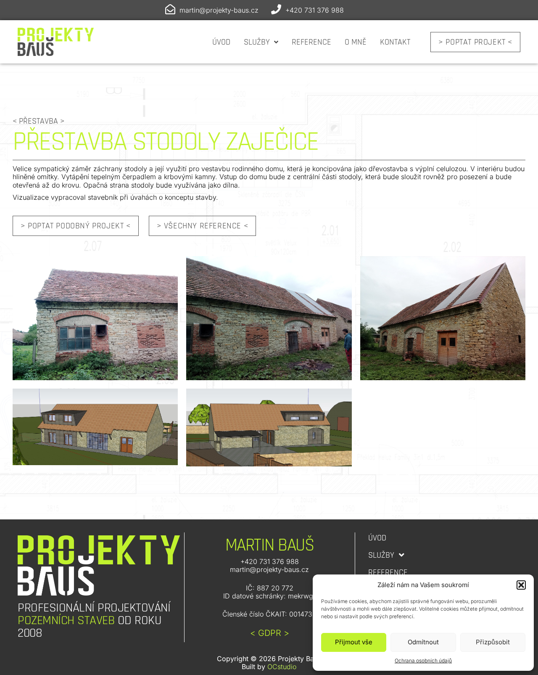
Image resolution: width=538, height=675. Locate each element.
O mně (356, 42)
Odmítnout (423, 642)
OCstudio (281, 666)
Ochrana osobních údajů (423, 660)
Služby (257, 42)
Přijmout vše (353, 642)
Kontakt (395, 42)
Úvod (221, 42)
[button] (521, 585)
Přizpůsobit (493, 642)
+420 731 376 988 (314, 10)
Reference (311, 42)
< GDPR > (269, 633)
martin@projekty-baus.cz (218, 10)
